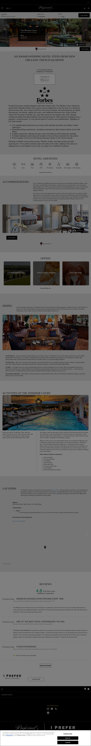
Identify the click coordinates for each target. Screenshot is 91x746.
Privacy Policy (9, 735)
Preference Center (67, 733)
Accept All (67, 742)
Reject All (67, 738)
